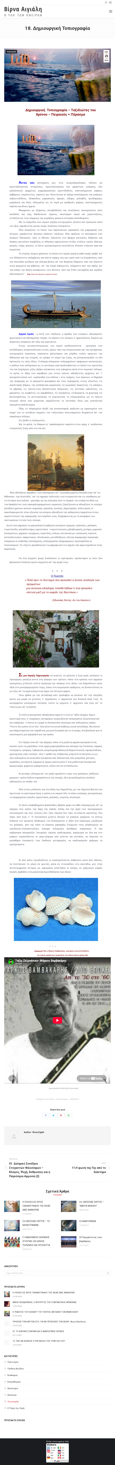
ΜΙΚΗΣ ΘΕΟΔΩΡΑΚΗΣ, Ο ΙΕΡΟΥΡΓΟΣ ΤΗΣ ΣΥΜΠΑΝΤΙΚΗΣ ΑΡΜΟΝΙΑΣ (45, 1302)
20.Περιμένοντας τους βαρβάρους (90, 1239)
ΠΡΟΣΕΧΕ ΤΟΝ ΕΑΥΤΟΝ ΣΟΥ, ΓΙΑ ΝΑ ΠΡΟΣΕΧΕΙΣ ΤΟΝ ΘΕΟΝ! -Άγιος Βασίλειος (49, 1321)
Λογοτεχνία (11, 52)
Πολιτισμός (13, 1362)
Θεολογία (11, 1395)
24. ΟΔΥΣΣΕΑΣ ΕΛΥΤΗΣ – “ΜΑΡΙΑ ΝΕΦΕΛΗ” (91, 1204)
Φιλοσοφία (12, 1388)
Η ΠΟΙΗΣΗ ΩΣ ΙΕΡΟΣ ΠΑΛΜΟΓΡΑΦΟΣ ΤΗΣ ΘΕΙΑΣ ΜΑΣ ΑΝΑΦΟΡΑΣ (36, 1206)
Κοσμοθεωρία (13, 1382)
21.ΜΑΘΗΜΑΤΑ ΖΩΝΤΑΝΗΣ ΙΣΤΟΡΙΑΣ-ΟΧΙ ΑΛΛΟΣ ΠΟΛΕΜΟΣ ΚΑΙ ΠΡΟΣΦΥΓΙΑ (36, 1241)
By (62, 1099)
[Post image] (12, 1206)
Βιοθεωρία (12, 1375)
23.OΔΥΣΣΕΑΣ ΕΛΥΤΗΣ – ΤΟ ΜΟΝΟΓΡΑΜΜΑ (36, 1223)
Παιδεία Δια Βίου (15, 1368)
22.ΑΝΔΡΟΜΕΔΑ (87, 1221)
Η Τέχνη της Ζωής (16, 1408)
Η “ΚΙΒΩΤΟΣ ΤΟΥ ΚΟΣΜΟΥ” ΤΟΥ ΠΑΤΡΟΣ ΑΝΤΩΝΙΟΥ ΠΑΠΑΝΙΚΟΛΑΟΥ (45, 1312)
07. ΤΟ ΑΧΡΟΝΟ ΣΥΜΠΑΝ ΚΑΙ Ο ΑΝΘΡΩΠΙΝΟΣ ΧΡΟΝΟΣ (38, 1331)
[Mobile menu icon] (110, 11)
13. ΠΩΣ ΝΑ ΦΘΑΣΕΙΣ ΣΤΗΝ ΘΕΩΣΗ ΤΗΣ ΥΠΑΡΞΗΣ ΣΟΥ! (39, 1341)
